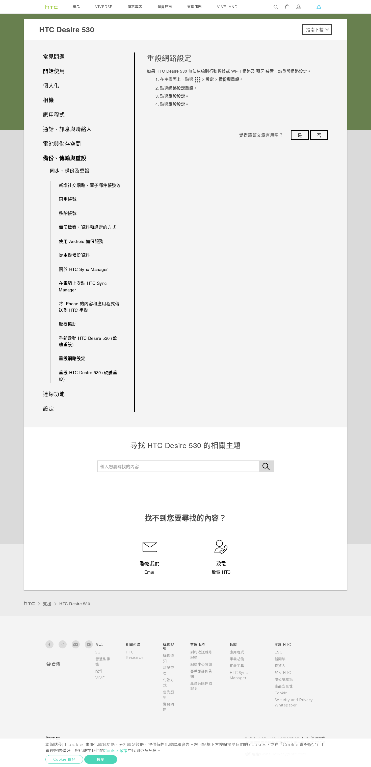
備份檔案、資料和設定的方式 (87, 227)
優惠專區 (135, 7)
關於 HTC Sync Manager (83, 269)
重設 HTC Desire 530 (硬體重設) (88, 375)
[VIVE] (318, 7)
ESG (279, 652)
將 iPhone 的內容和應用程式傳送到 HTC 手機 (89, 306)
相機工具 (237, 666)
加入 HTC (283, 672)
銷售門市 (164, 7)
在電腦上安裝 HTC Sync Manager (83, 286)
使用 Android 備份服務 (81, 241)
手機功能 (237, 659)
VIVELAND (227, 7)
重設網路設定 (72, 358)
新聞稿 (280, 659)
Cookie (281, 693)
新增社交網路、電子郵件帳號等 (90, 185)
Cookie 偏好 (64, 759)
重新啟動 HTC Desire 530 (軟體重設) (88, 341)
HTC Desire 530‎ (74, 604)
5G (97, 652)
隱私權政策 (284, 679)
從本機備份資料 (74, 255)
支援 (47, 604)
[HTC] (51, 7)
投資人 (280, 666)
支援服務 (194, 7)
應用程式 (237, 652)
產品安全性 (284, 686)
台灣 (56, 664)
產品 (76, 7)
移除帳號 (67, 213)
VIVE (100, 678)
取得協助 (67, 324)
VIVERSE (104, 7)
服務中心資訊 (201, 664)
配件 (99, 671)
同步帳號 (67, 199)
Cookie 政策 (116, 750)
